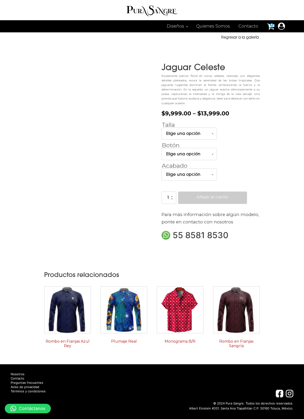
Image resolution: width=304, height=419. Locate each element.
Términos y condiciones (28, 391)
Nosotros (17, 374)
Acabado (174, 165)
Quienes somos (213, 26)
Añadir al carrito (212, 197)
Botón (171, 145)
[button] (28, 408)
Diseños (175, 26)
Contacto (248, 26)
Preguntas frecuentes (27, 382)
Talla (168, 124)
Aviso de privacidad (25, 387)
